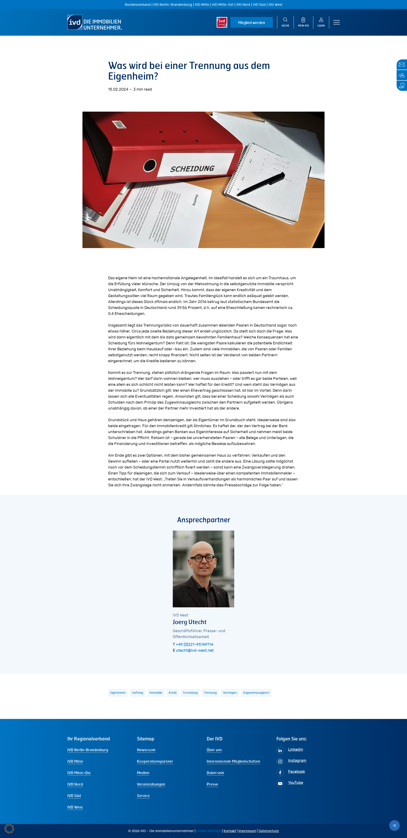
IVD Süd (259, 4)
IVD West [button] (75, 807)
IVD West (275, 4)
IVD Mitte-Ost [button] (79, 772)
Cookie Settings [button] (208, 831)
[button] (336, 22)
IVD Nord (243, 4)
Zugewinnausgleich (256, 692)
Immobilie (155, 692)
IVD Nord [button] (75, 784)
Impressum (247, 831)
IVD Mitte (202, 4)
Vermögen (230, 692)
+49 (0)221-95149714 (194, 645)
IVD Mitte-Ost (222, 4)
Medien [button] (143, 772)
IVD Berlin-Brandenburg (172, 4)
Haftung (137, 692)
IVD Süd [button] (74, 795)
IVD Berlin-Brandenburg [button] (87, 749)
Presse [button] (212, 784)
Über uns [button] (214, 749)
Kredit (173, 692)
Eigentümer (118, 692)
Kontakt (230, 831)
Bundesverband (138, 4)
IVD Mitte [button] (75, 761)
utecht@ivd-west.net (195, 651)
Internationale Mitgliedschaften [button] (233, 761)
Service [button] (143, 795)
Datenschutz (269, 831)
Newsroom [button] (146, 749)
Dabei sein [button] (215, 772)
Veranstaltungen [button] (151, 784)
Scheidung (190, 692)
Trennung (210, 692)
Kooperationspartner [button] (155, 761)
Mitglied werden (251, 22)
